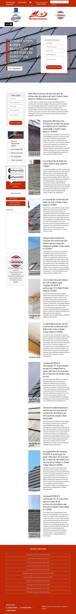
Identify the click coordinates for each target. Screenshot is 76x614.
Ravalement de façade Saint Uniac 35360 (38, 581)
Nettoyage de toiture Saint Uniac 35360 (38, 584)
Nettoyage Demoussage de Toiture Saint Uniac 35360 (38, 573)
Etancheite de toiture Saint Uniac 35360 (38, 566)
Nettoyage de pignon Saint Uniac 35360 (38, 592)
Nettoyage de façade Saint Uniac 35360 (38, 588)
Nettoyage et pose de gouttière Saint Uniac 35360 (38, 577)
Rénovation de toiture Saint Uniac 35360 (38, 554)
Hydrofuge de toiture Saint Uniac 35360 (38, 569)
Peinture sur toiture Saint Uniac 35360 (38, 562)
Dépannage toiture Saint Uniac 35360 (38, 558)
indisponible (11, 2)
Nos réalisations (15, 69)
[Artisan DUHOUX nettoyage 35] (38, 15)
